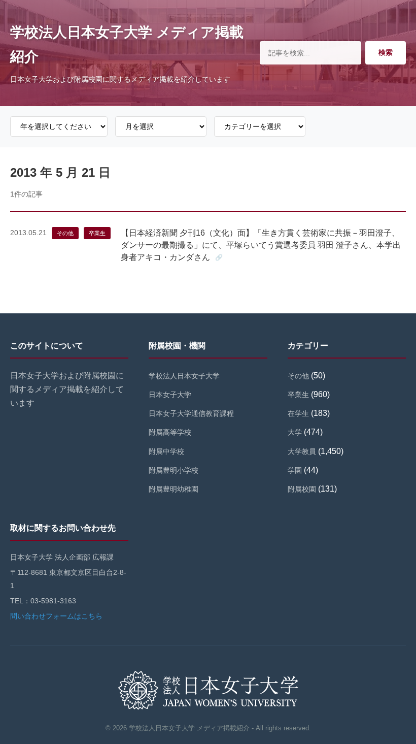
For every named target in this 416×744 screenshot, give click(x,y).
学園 (295, 470)
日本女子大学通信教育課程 (191, 413)
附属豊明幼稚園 (173, 489)
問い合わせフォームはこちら (56, 616)
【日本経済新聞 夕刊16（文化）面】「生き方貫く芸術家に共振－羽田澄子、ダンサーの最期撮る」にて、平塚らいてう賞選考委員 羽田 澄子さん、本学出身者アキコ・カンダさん (261, 245)
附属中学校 (166, 451)
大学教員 (302, 451)
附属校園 (302, 489)
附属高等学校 (170, 432)
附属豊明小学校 (173, 470)
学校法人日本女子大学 (184, 376)
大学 (295, 432)
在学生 (298, 413)
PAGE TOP (398, 713)
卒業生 (97, 233)
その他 (65, 233)
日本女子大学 (170, 395)
